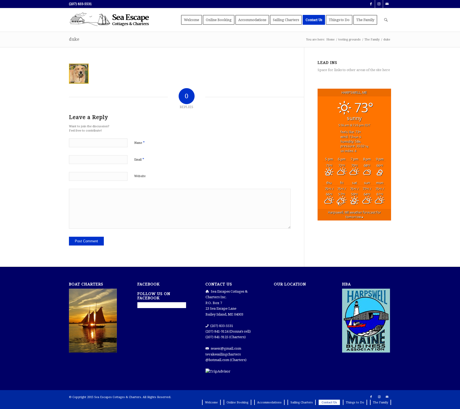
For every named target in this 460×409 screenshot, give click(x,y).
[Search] (386, 20)
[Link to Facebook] (371, 4)
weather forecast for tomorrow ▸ (354, 214)
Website (140, 176)
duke (74, 39)
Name (139, 143)
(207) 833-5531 (80, 4)
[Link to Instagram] (379, 4)
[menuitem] (192, 20)
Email (139, 159)
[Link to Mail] (387, 4)
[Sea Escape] (109, 20)
